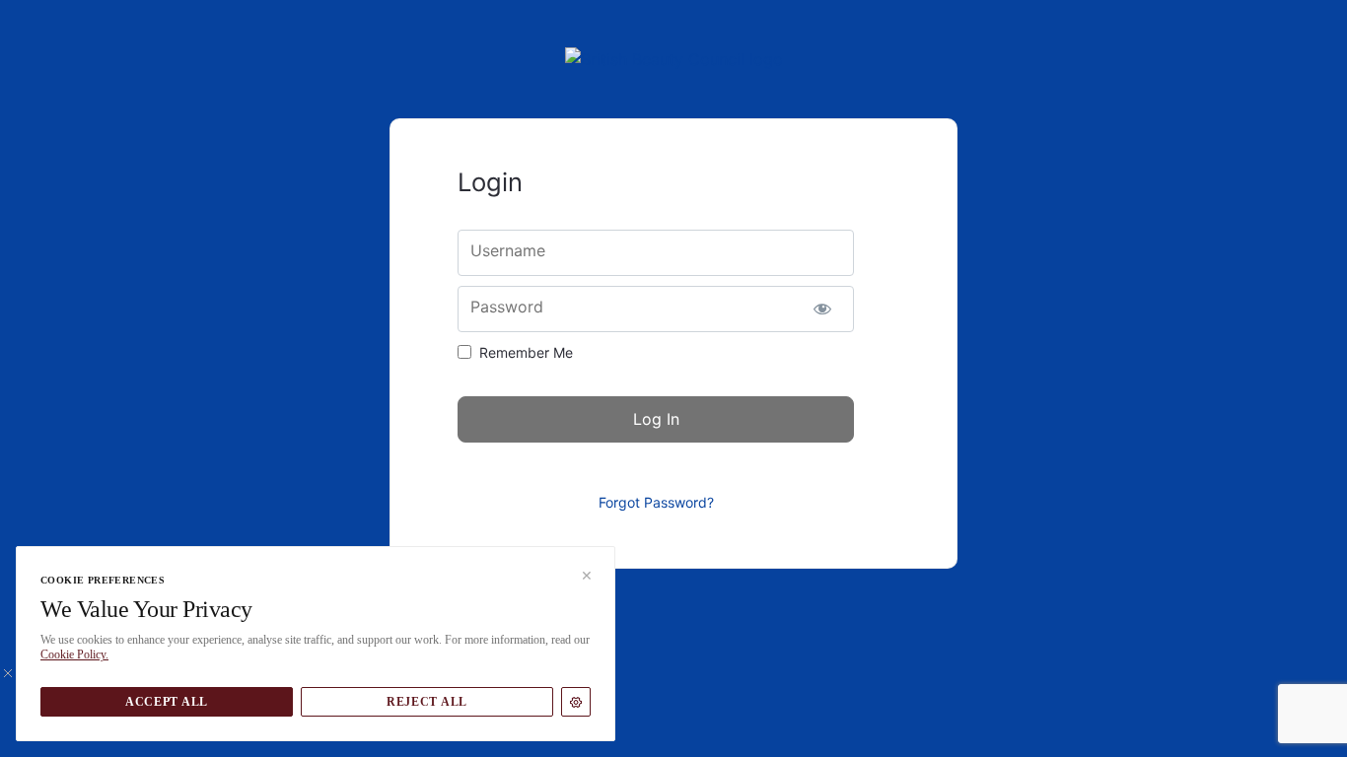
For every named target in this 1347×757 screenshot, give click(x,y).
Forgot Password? (656, 502)
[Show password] (822, 309)
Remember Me (526, 352)
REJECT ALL (427, 702)
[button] (581, 580)
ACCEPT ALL (166, 702)
